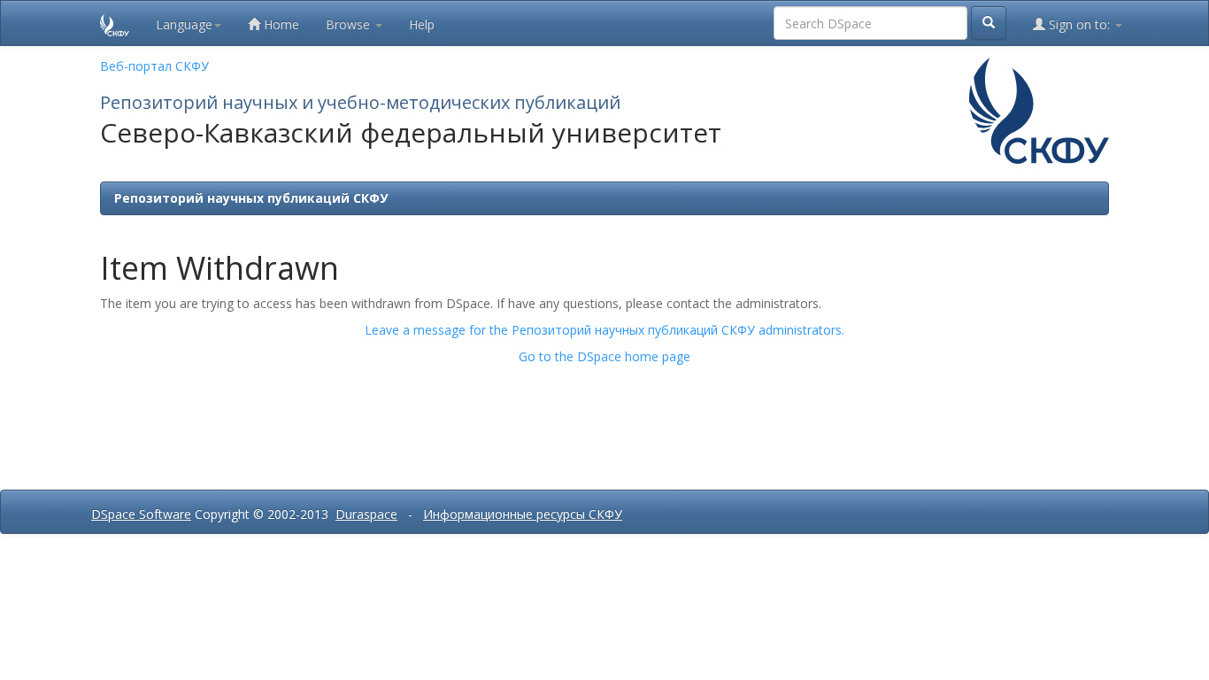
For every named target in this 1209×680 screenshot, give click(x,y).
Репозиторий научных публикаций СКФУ (251, 197)
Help (422, 24)
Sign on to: (1079, 24)
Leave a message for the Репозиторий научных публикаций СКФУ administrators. (604, 329)
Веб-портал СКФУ (154, 66)
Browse (349, 24)
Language (184, 24)
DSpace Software (141, 514)
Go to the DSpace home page (604, 356)
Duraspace (366, 514)
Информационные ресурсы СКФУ (522, 514)
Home (279, 24)
